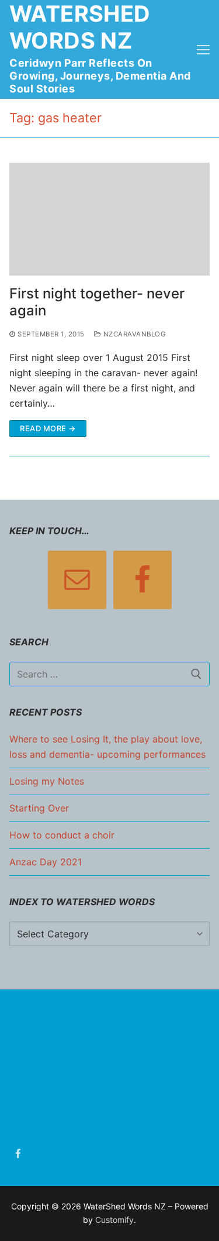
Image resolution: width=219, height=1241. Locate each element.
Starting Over (39, 808)
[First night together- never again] (109, 219)
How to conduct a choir (61, 835)
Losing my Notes (46, 781)
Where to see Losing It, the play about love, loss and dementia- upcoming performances (107, 746)
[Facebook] (18, 1154)
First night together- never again (97, 302)
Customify (114, 1220)
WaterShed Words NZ (80, 27)
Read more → (48, 428)
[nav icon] (203, 49)
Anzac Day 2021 (45, 862)
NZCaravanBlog (133, 334)
